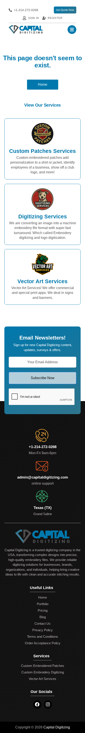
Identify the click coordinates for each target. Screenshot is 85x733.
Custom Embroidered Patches (42, 666)
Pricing (43, 610)
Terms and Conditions (42, 636)
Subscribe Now (42, 378)
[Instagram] (48, 704)
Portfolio (42, 604)
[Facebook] (37, 704)
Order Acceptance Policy (42, 643)
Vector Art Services (42, 679)
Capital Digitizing (56, 727)
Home (42, 597)
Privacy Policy (42, 630)
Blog (42, 617)
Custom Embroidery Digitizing (42, 672)
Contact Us (42, 623)
